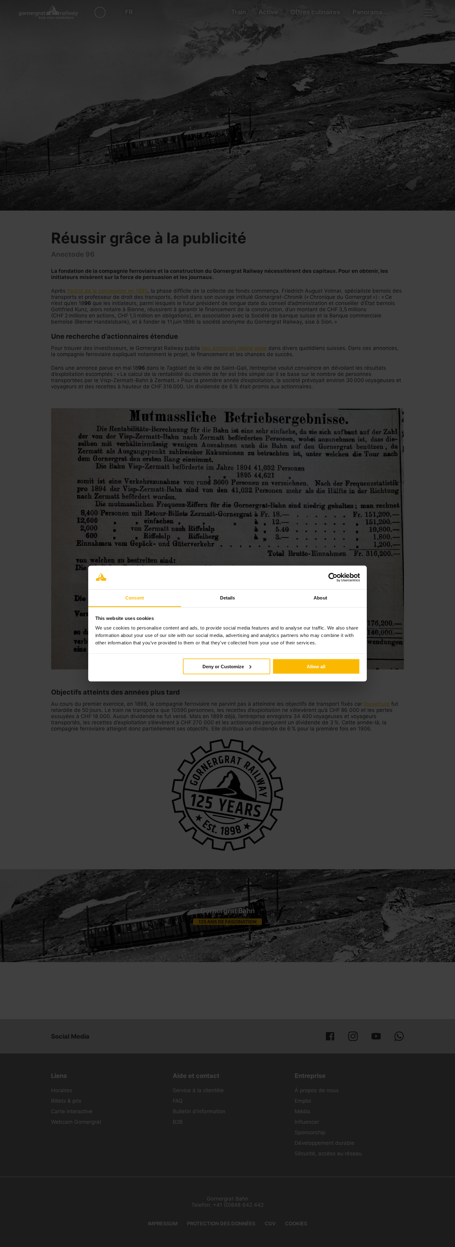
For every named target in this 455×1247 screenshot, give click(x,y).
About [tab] (320, 597)
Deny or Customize (223, 666)
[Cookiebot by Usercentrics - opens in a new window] (333, 577)
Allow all (316, 666)
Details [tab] (227, 597)
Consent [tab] (134, 597)
